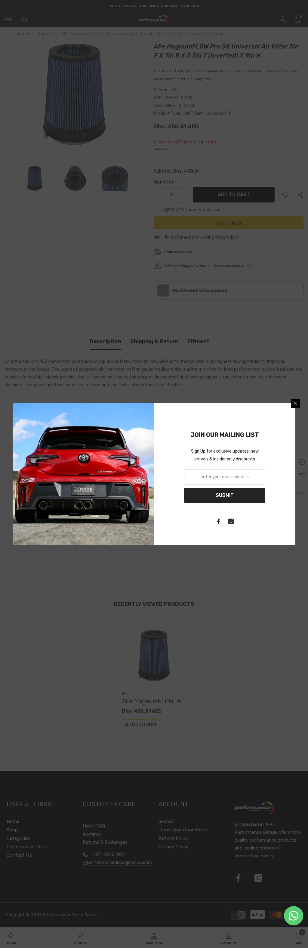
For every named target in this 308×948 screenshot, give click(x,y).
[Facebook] (218, 521)
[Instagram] (231, 521)
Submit (225, 495)
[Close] (295, 403)
